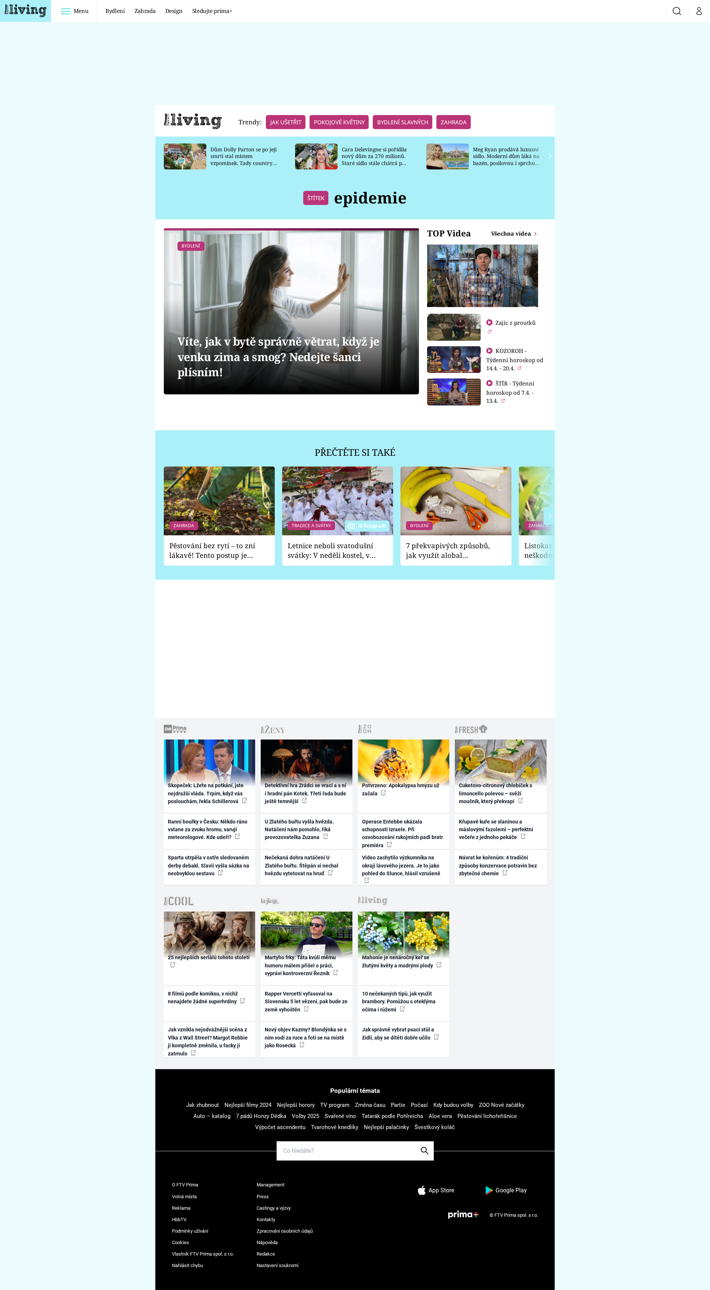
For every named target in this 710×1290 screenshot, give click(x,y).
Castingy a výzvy (274, 1208)
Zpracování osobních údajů (285, 1231)
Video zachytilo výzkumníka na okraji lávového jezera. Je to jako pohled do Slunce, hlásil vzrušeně (401, 865)
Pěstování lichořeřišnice (487, 1116)
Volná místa (184, 1196)
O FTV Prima (185, 1185)
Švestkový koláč (435, 1127)
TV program (334, 1105)
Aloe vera (440, 1116)
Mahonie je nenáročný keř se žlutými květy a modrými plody (398, 961)
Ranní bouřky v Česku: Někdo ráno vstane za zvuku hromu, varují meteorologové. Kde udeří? (207, 830)
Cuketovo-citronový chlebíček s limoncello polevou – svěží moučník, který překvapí (495, 793)
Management (270, 1185)
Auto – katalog (211, 1116)
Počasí (419, 1105)
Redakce (266, 1254)
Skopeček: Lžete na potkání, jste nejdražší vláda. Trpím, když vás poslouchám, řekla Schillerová (206, 793)
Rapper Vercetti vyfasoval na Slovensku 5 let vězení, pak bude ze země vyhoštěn (306, 1002)
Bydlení (115, 10)
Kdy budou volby (453, 1105)
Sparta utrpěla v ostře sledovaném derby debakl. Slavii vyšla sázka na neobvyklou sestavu (208, 865)
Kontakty (266, 1219)
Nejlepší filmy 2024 (247, 1105)
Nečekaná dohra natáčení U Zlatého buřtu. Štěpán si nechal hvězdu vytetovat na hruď (301, 865)
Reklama (181, 1208)
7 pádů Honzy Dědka (261, 1116)
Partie (398, 1105)
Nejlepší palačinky (386, 1127)
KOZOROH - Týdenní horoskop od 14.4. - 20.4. (514, 359)
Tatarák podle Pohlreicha (392, 1116)
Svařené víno (340, 1116)
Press (263, 1196)
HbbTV (179, 1219)
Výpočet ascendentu (280, 1127)
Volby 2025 (305, 1116)
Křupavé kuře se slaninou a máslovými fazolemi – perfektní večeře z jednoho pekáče (496, 830)
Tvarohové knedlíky (334, 1127)
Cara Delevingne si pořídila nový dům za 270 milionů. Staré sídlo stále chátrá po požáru (374, 160)
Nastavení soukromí (277, 1265)
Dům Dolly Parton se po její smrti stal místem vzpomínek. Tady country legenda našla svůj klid (243, 160)
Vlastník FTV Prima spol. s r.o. (203, 1254)
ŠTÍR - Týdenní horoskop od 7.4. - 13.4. (510, 392)
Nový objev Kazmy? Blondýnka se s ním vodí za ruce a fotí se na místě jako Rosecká (305, 1037)
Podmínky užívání (190, 1231)
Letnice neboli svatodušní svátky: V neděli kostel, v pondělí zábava (330, 550)
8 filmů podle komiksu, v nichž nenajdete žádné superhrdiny (203, 997)
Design (174, 10)
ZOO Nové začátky (501, 1105)
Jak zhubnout (202, 1105)
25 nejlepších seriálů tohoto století (209, 957)
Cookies (180, 1242)
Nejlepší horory (296, 1105)
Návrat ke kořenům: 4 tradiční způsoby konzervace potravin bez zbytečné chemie (498, 865)
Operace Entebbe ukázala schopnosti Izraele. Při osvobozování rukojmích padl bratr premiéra (402, 833)
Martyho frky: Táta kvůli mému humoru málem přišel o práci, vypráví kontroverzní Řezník (300, 965)
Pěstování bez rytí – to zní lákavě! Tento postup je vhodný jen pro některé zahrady (212, 550)
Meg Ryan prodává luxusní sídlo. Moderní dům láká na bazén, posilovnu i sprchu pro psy (506, 160)
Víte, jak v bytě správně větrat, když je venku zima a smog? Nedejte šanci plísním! (278, 357)
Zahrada (145, 10)
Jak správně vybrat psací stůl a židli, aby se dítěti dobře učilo (398, 1033)
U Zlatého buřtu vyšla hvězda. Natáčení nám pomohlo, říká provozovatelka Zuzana (299, 830)
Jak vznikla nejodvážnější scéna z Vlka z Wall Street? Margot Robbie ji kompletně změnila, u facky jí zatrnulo (208, 1041)
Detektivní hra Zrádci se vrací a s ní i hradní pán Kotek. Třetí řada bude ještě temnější (305, 793)
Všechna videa (511, 233)
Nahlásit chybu (187, 1265)
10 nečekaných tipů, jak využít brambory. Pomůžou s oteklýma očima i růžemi (399, 1002)
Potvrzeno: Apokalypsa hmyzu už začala (400, 789)
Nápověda (267, 1242)
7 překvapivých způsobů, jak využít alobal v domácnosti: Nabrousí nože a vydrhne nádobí (448, 550)
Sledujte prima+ (212, 10)
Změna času (370, 1105)
